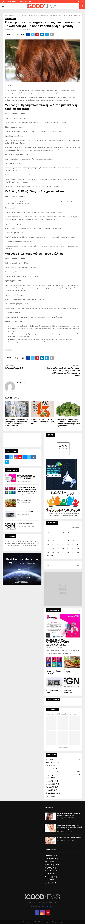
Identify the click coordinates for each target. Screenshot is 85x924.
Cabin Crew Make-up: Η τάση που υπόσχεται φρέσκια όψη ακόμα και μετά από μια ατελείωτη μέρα (69, 827)
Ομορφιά (13, 18)
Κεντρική (7, 18)
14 (68, 545)
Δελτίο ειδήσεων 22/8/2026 (25, 512)
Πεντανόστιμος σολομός (24, 500)
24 (48, 553)
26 (58, 553)
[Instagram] (42, 912)
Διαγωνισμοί (50, 775)
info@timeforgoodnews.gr (46, 906)
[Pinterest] (48, 912)
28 (68, 553)
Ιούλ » (52, 556)
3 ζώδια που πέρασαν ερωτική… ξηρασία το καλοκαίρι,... (53, 671)
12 (58, 545)
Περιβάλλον (50, 793)
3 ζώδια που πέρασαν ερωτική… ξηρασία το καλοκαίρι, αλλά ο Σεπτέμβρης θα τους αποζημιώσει (27, 489)
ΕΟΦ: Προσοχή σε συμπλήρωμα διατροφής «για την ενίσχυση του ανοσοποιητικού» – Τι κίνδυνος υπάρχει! (16, 423)
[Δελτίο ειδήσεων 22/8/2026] (10, 514)
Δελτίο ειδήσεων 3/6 (14, 368)
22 (73, 549)
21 (68, 549)
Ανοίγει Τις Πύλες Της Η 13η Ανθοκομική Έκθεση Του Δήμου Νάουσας (42, 422)
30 (78, 553)
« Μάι (47, 556)
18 (53, 549)
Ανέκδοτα (49, 769)
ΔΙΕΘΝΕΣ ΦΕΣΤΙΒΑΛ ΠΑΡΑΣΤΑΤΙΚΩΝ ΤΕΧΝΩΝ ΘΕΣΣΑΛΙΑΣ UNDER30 (26, 477)
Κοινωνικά (49, 784)
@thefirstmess (63, 747)
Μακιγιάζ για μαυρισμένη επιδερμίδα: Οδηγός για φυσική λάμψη (69, 814)
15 (73, 545)
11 (53, 545)
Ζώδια (48, 778)
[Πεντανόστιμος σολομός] (10, 503)
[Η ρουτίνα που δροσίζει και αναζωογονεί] (50, 840)
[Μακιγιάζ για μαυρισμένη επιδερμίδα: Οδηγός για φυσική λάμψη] (50, 816)
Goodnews (49, 760)
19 (58, 549)
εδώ (76, 516)
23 (78, 549)
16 (78, 545)
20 (63, 549)
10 (48, 545)
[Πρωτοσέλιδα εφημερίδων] (10, 526)
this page (33, 545)
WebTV (48, 766)
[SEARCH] (78, 565)
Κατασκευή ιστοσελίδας (48, 922)
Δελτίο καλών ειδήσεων (54, 772)
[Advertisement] (42, 440)
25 (53, 553)
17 (48, 549)
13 (63, 545)
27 (63, 553)
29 (73, 553)
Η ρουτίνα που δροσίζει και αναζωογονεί (69, 837)
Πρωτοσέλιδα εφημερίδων (25, 523)
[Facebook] (37, 912)
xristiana (8, 29)
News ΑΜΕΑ (50, 763)
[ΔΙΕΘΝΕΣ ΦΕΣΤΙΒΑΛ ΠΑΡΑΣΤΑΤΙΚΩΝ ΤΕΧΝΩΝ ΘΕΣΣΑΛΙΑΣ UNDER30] (10, 478)
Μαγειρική (49, 787)
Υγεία (47, 796)
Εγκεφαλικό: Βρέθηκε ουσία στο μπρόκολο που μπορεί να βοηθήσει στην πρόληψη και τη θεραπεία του (68, 423)
